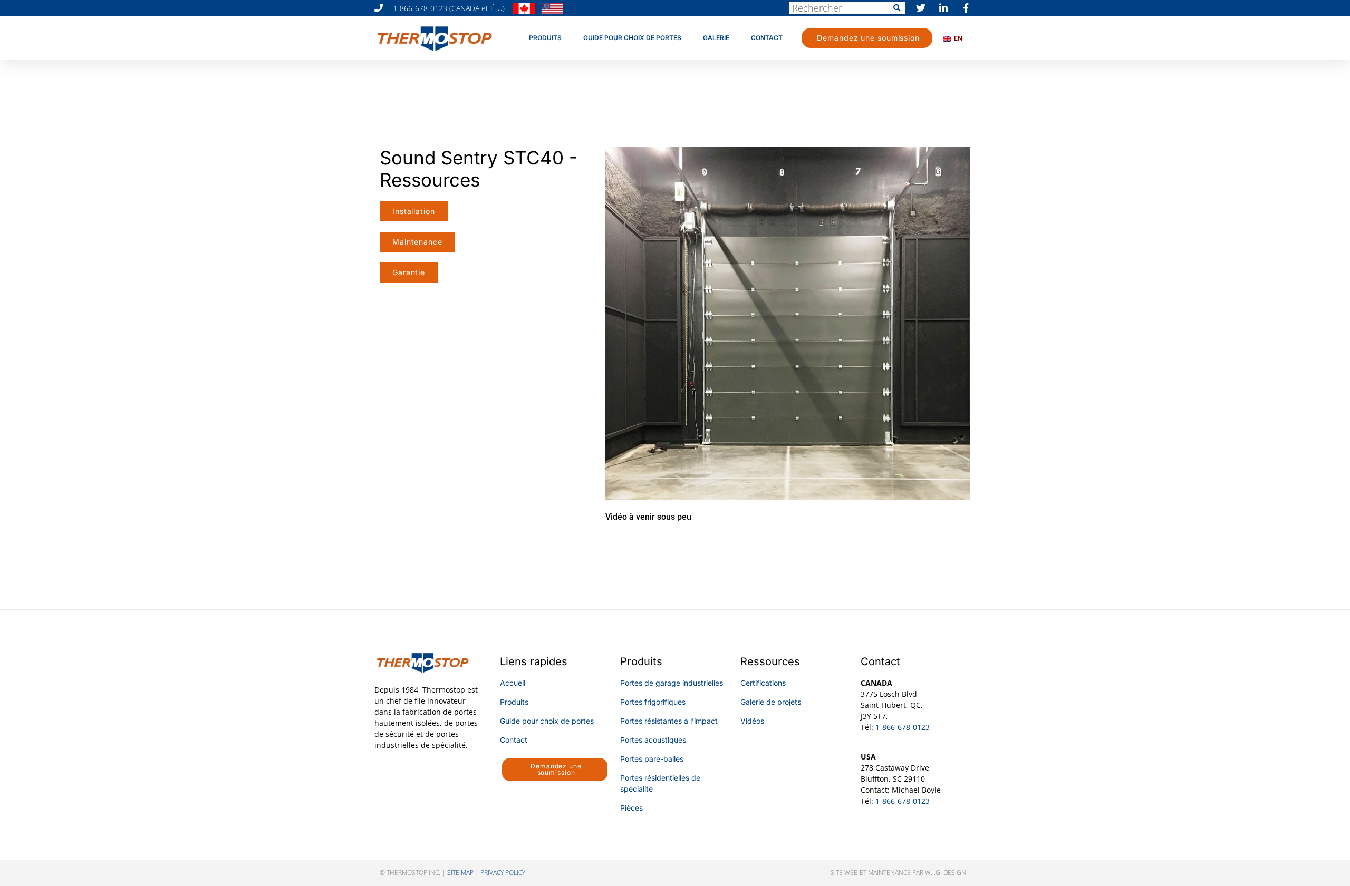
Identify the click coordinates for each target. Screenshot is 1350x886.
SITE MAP (460, 872)
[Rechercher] (897, 8)
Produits (545, 38)
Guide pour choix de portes (632, 38)
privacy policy (502, 872)
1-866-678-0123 (902, 727)
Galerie (716, 38)
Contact (767, 38)
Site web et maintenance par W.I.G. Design (898, 872)
